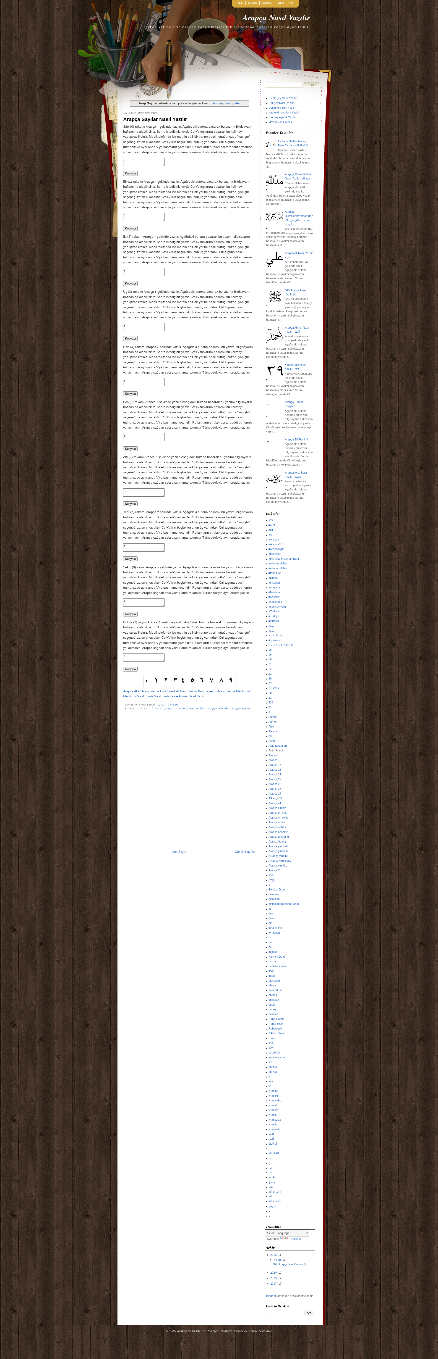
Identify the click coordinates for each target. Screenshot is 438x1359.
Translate (295, 1238)
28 (270, 693)
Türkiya (273, 1067)
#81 (271, 530)
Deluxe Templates (260, 1331)
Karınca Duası (277, 956)
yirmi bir (273, 1091)
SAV (271, 1047)
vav (271, 1081)
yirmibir (273, 1110)
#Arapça (274, 539)
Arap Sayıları (197, 708)
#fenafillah (275, 573)
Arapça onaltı (277, 822)
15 (270, 649)
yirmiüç (273, 1124)
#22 (271, 520)
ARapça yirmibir (278, 856)
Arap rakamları (176, 708)
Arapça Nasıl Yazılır (276, 17)
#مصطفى (274, 640)
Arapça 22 (275, 779)
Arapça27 (275, 870)
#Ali (271, 534)
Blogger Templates (220, 1331)
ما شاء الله (275, 1201)
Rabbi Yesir (276, 1023)
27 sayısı (274, 688)
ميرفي (272, 1206)
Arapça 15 (275, 760)
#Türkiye (274, 616)
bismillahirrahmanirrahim (284, 904)
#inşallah (274, 582)
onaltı (272, 1004)
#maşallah (275, 587)
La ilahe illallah (278, 966)
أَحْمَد (271, 1134)
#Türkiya (274, 611)
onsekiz (273, 1014)
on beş (273, 995)
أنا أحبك (273, 1143)
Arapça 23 (275, 784)
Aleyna (273, 731)
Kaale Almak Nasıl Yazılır (188, 696)
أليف (271, 1138)
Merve (272, 985)
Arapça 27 (275, 793)
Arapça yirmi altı (278, 846)
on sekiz (274, 999)
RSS (291, 2)
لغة (270, 1196)
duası (272, 918)
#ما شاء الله (275, 635)
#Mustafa (274, 592)
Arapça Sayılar (241, 708)
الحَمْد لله (274, 1153)
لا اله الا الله (275, 1191)
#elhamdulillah (278, 563)
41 (270, 697)
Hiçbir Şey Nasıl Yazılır (283, 98)
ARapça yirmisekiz (280, 860)
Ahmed (273, 717)
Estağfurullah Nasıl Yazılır (178, 691)
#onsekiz (274, 597)
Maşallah (274, 980)
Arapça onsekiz (278, 832)
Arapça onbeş (277, 827)
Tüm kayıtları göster (225, 103)
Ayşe (272, 880)
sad (271, 1043)
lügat (272, 975)
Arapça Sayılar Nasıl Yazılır (155, 119)
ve (270, 1086)
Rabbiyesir (275, 1028)
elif (270, 923)
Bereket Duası (277, 889)
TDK (240, 2)
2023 (273, 1254)
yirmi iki (273, 1095)
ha (270, 942)
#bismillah (275, 554)
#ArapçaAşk (276, 549)
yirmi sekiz (275, 1100)
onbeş (272, 1009)
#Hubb (273, 577)
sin (270, 1062)
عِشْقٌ (272, 1182)
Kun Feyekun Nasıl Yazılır (216, 691)
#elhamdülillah (278, 568)
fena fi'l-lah (275, 928)
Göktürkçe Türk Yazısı (282, 107)
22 (270, 669)
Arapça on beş (278, 812)
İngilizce (252, 2)
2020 (273, 1272)
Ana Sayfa (179, 851)
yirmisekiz (275, 1119)
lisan (271, 971)
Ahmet (272, 721)
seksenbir (275, 1052)
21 (270, 664)
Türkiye (273, 1071)
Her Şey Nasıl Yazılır (281, 103)
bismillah (274, 899)
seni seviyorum (278, 1057)
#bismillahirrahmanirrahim (285, 558)
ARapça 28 (275, 798)
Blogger (271, 1296)
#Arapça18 (275, 544)
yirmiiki (273, 1115)
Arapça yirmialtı (278, 851)
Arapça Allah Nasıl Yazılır (141, 691)
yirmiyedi (274, 1129)
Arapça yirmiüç (278, 865)
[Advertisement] (189, 742)
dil (270, 908)
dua (271, 913)
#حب (271, 625)
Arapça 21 (275, 774)
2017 (273, 1283)
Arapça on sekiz (278, 817)
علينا (271, 1186)
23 (270, 673)
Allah (272, 741)
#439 (272, 525)
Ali (270, 736)
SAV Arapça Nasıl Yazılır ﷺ (290, 1264)
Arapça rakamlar (219, 708)
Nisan (277, 1259)
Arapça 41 (275, 803)
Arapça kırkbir (277, 808)
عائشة (272, 1177)
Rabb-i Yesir (276, 1019)
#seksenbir (275, 601)
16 (270, 654)
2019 (273, 1278)
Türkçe (280, 2)
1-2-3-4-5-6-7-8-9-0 (151, 708)
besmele (274, 894)
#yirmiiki (274, 621)
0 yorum (173, 704)
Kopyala (130, 173)
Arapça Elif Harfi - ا (296, 439)
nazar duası (276, 990)
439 (271, 702)
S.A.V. (272, 1038)
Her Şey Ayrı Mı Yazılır (282, 117)
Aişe (271, 726)
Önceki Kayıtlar (245, 851)
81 (270, 707)
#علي (272, 630)
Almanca (266, 2)
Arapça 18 (275, 769)
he (270, 947)
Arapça (273, 755)
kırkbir (272, 961)
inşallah (273, 951)
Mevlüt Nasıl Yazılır (280, 122)
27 (270, 683)
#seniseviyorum (278, 606)
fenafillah (274, 932)
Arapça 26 (275, 788)
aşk (271, 875)
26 (270, 678)
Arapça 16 (275, 764)
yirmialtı (273, 1105)
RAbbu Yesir (276, 1033)
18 (270, 659)
